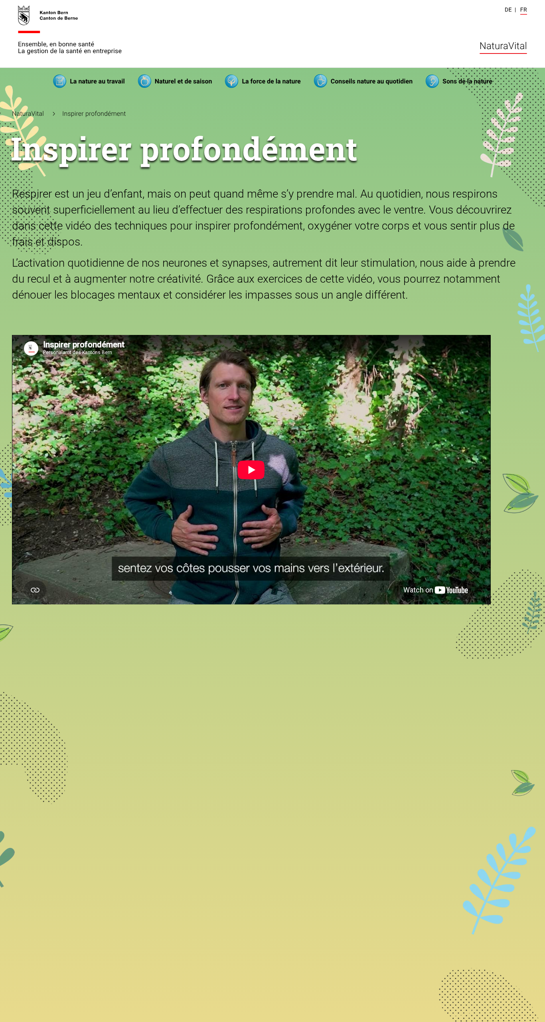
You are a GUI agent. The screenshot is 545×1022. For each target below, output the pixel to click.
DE (508, 10)
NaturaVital (503, 45)
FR (523, 10)
